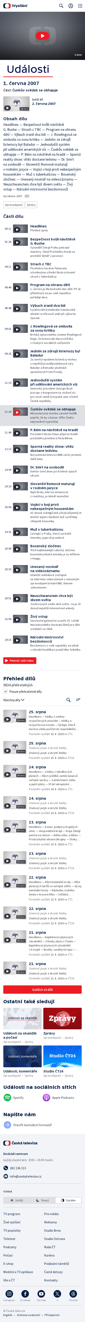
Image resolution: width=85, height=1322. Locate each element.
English (7, 1315)
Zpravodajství (14, 205)
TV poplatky (11, 1230)
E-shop (8, 1263)
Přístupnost (52, 1315)
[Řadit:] (78, 699)
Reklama (50, 1222)
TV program (11, 1214)
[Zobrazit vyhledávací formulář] (61, 6)
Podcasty (9, 1247)
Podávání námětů (56, 1263)
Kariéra (49, 1255)
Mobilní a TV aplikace (18, 1272)
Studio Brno (52, 1230)
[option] (16, 1200)
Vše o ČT (9, 1280)
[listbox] (42, 1200)
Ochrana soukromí (28, 1315)
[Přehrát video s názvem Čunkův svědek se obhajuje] (42, 36)
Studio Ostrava (54, 1239)
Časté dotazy (53, 1272)
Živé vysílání (11, 1222)
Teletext (9, 1239)
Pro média (51, 1214)
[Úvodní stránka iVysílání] (15, 5)
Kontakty (51, 1280)
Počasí (8, 1255)
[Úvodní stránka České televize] (20, 1143)
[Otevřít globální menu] (80, 6)
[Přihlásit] (71, 6)
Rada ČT (50, 1247)
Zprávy (31, 205)
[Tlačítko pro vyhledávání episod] (68, 700)
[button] (42, 36)
